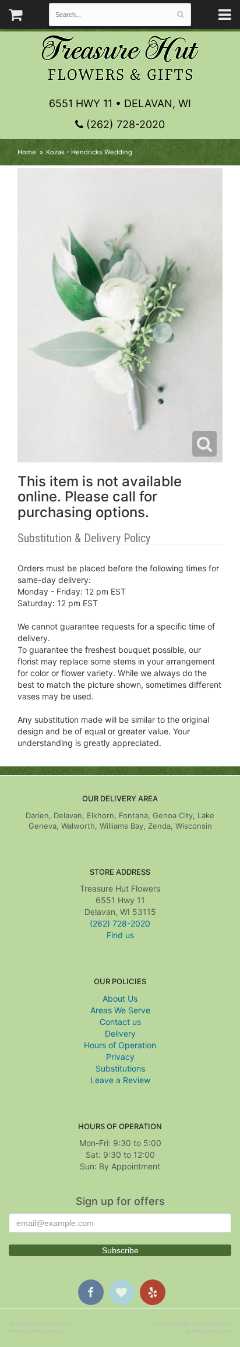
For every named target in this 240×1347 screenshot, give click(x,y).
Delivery (120, 1033)
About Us (120, 998)
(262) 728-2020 (124, 124)
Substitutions (120, 1068)
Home (26, 152)
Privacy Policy (48, 1331)
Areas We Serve (120, 1010)
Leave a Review (120, 1080)
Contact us (120, 1022)
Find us (120, 935)
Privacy (120, 1057)
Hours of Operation (120, 1045)
